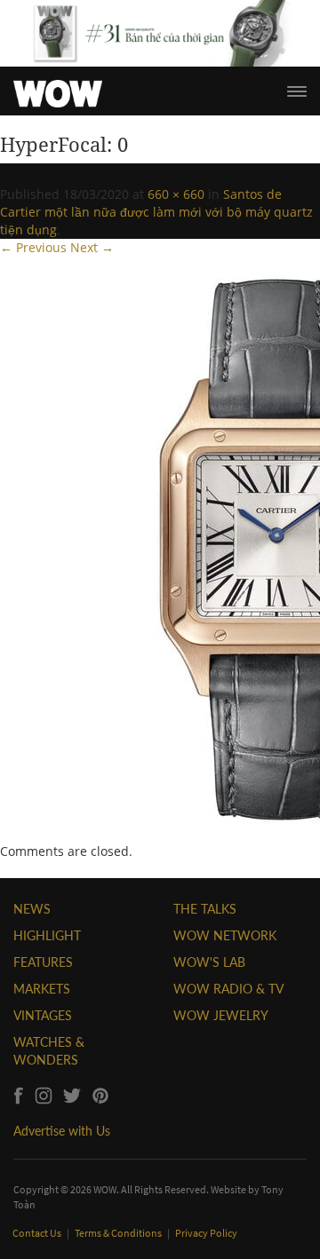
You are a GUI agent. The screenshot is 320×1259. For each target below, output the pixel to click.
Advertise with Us (61, 1130)
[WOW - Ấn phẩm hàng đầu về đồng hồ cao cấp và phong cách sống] (58, 89)
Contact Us (38, 1232)
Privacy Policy (206, 1232)
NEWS (32, 908)
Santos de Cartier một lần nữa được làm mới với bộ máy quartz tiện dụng (156, 212)
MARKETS (41, 988)
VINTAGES (42, 1015)
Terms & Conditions (119, 1232)
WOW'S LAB (209, 962)
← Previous (33, 247)
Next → (92, 247)
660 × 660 (176, 194)
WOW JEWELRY (220, 1015)
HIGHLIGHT (47, 935)
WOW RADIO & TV (228, 988)
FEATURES (43, 962)
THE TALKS (204, 908)
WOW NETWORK (224, 935)
